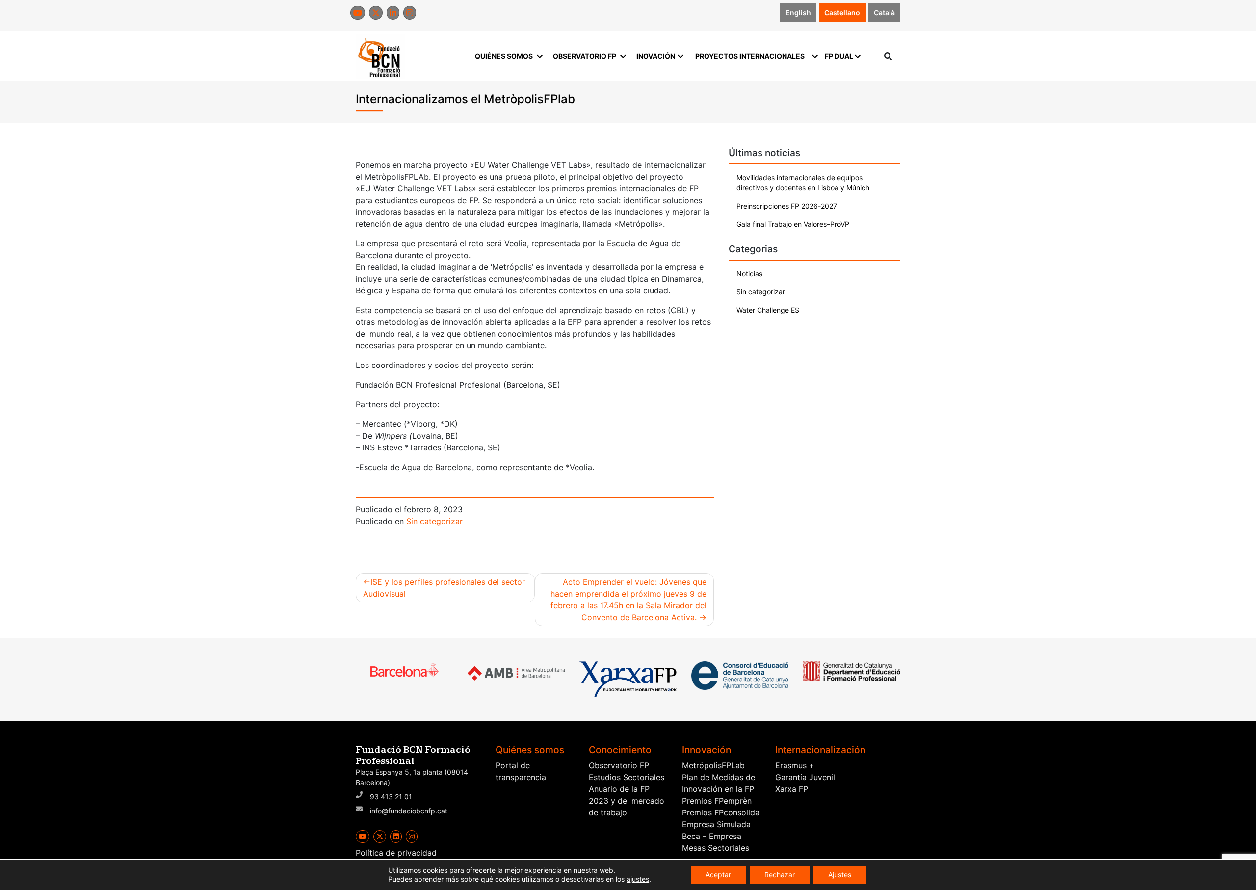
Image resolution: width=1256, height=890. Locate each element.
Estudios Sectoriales (626, 777)
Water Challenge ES (767, 310)
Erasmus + (794, 765)
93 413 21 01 (391, 796)
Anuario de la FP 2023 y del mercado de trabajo (626, 800)
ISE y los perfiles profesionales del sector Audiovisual (444, 588)
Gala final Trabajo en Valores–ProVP (792, 224)
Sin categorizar (434, 521)
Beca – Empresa (711, 836)
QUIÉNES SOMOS (504, 56)
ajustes (638, 879)
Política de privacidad (396, 853)
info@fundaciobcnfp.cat (408, 811)
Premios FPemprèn (717, 801)
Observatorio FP (619, 765)
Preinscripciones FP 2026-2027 (786, 206)
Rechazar (779, 874)
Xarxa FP (791, 789)
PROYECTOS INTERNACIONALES (750, 56)
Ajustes (839, 874)
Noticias (749, 273)
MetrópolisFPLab (713, 765)
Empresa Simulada (716, 824)
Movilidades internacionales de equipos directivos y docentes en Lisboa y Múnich (802, 182)
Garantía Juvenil (805, 777)
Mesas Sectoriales (715, 848)
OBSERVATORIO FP (584, 56)
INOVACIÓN (655, 56)
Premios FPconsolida (720, 812)
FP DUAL (839, 56)
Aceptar (718, 874)
